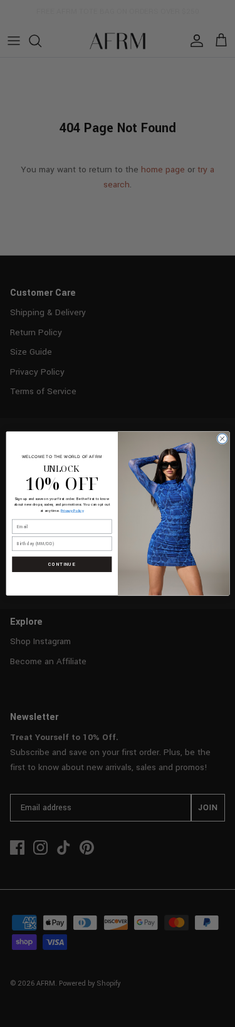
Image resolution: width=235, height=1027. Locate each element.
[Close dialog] (222, 439)
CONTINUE (61, 564)
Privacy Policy (71, 510)
